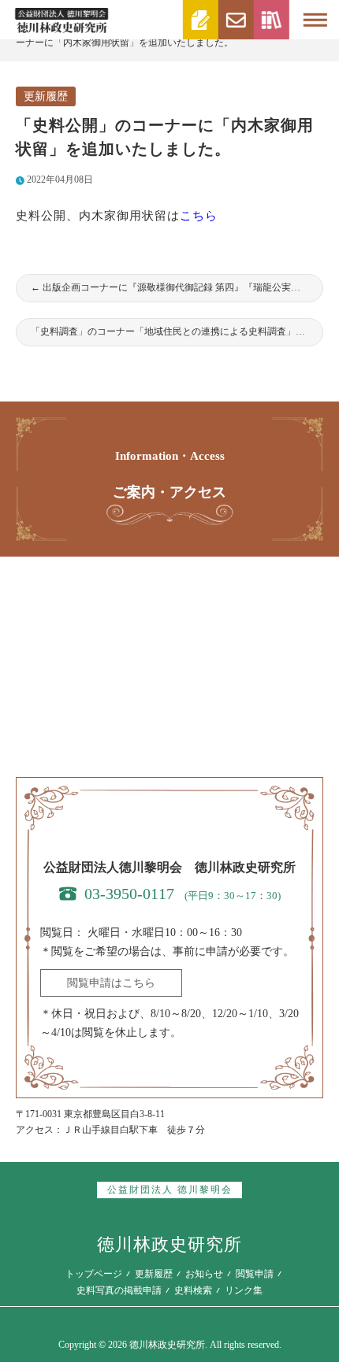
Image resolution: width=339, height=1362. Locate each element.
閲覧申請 (255, 1273)
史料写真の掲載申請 (119, 1290)
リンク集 (244, 1290)
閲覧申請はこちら (111, 983)
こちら (199, 215)
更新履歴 (46, 96)
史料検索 (193, 1290)
